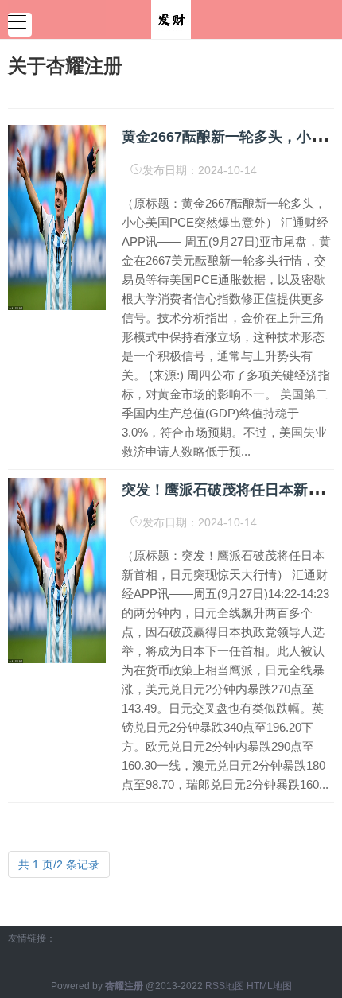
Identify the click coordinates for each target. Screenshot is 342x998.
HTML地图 (269, 986)
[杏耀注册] (171, 18)
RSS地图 (224, 986)
